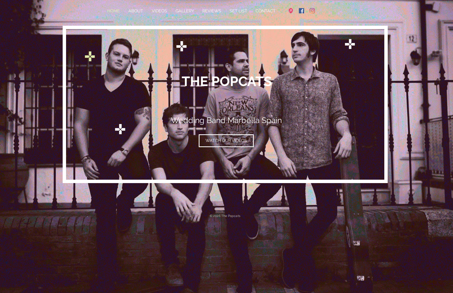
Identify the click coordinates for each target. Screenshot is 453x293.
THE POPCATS (227, 81)
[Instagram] (312, 10)
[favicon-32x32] (290, 10)
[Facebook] (301, 10)
